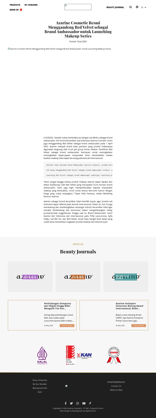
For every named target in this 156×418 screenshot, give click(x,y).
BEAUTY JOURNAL (115, 7)
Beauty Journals (40, 388)
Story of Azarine (40, 380)
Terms (100, 408)
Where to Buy (116, 390)
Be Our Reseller (40, 384)
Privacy (93, 408)
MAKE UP (14, 9)
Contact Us (116, 386)
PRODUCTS (15, 5)
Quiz (40, 392)
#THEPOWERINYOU (116, 382)
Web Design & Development (71, 411)
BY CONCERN (31, 5)
